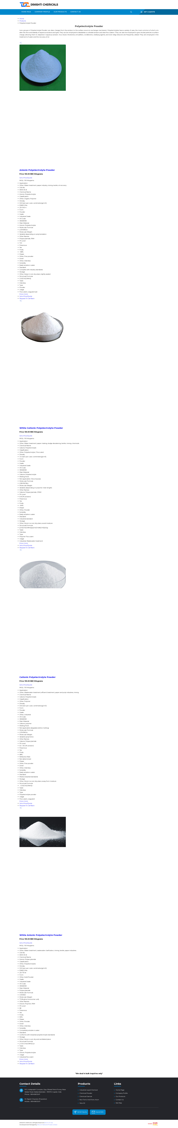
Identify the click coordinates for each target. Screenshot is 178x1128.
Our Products (60, 12)
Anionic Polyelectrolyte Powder (37, 170)
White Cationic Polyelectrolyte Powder (41, 428)
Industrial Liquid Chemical (89, 1090)
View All (82, 1103)
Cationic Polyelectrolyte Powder (37, 677)
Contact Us (75, 12)
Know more (23, 294)
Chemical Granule (86, 1096)
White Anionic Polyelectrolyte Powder (40, 935)
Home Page (26, 12)
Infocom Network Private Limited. (47, 1124)
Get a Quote (149, 12)
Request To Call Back (26, 298)
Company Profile (42, 12)
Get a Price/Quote (25, 178)
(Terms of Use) (48, 1122)
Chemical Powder (86, 1093)
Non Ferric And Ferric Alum (89, 1100)
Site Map (119, 1103)
